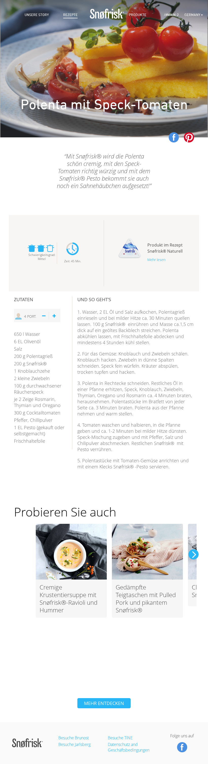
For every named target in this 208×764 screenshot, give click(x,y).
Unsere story (37, 15)
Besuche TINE (120, 738)
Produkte (137, 15)
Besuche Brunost (73, 738)
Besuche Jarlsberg (74, 744)
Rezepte (70, 15)
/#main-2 (171, 15)
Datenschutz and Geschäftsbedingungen (128, 747)
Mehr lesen (156, 259)
